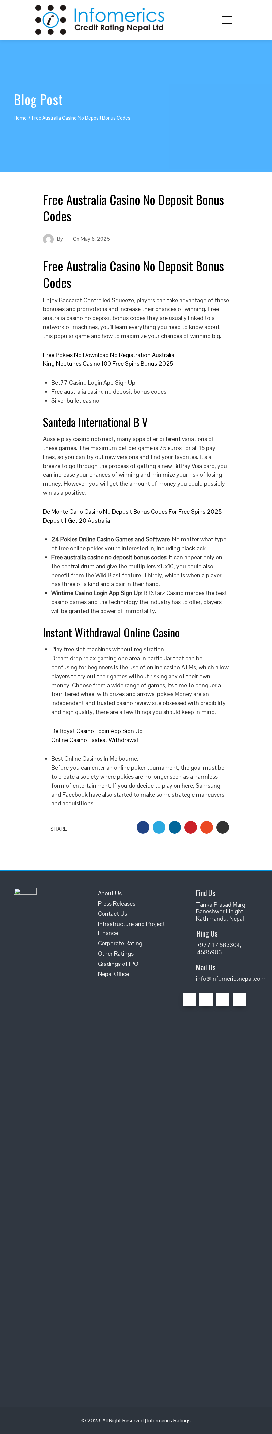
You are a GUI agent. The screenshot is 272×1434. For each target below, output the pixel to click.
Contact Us (112, 913)
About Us (110, 893)
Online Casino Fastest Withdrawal (94, 740)
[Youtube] (239, 999)
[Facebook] (189, 999)
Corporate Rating (120, 943)
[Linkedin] (222, 999)
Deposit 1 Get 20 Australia (76, 520)
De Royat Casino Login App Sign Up (97, 731)
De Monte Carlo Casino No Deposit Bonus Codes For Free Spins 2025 (132, 511)
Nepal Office (113, 974)
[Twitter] (206, 999)
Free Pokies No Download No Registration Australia (108, 354)
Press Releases (116, 903)
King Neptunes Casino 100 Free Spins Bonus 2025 (108, 363)
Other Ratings (116, 953)
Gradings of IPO (118, 963)
